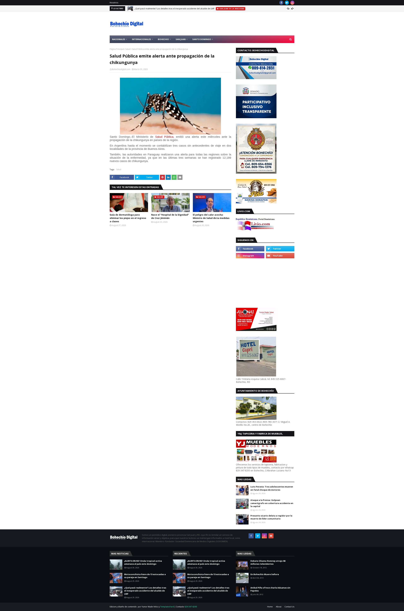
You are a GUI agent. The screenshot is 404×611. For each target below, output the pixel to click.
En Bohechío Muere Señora (264, 574)
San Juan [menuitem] (181, 39)
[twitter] (287, 3)
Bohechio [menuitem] (163, 39)
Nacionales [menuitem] (118, 39)
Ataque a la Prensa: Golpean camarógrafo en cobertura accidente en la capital (271, 503)
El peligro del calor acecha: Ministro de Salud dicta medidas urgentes (211, 218)
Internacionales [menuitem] (141, 39)
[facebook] (281, 3)
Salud (127, 49)
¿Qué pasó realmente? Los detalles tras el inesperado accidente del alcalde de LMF (174, 8)
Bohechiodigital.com (121, 69)
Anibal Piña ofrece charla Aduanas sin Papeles (270, 589)
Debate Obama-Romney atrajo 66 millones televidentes (267, 562)
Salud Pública (164, 136)
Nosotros (114, 2)
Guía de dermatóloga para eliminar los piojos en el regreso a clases (128, 218)
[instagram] (292, 3)
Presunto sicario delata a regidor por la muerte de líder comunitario (271, 517)
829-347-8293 (191, 606)
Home (270, 606)
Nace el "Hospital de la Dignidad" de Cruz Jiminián (170, 216)
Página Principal (117, 49)
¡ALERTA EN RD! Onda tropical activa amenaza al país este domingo (143, 562)
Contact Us (289, 606)
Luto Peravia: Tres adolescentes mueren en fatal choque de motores (271, 488)
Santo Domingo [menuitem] (201, 39)
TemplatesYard (167, 606)
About (278, 606)
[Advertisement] (236, 24)
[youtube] (280, 255)
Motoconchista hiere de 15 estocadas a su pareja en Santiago (145, 576)
